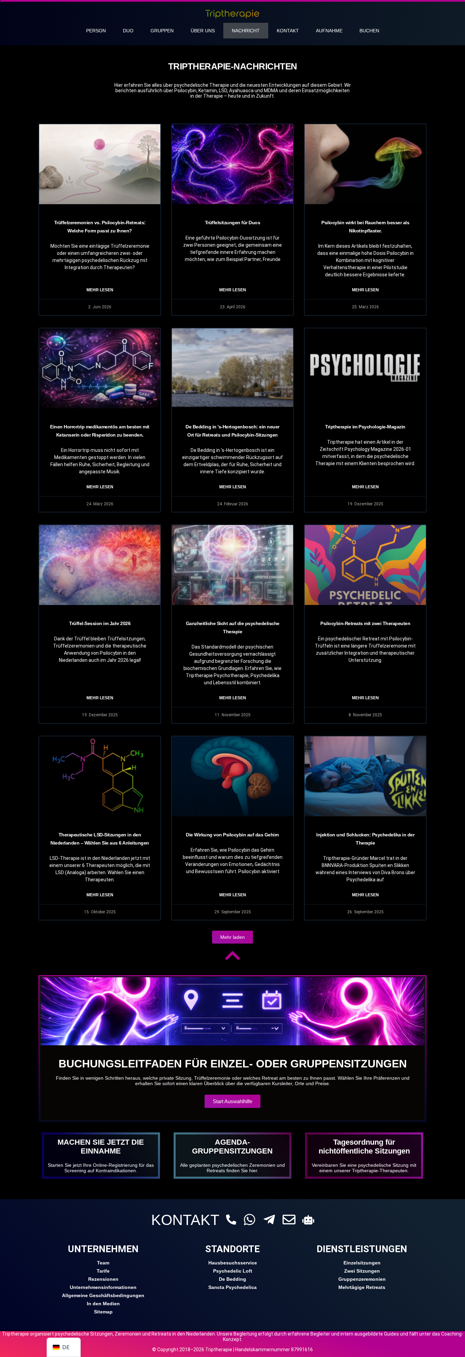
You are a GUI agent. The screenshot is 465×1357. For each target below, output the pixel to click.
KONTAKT (185, 1220)
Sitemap (103, 1311)
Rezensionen (103, 1279)
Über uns (203, 30)
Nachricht (246, 30)
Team (103, 1262)
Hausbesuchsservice (232, 1262)
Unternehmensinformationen (103, 1287)
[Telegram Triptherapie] (269, 1219)
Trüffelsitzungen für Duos (232, 222)
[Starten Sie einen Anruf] (231, 1219)
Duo (128, 30)
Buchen (369, 30)
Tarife (103, 1271)
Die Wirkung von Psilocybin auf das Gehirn (232, 834)
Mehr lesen (99, 290)
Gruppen (162, 30)
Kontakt (288, 30)
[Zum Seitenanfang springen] (232, 955)
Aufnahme (329, 30)
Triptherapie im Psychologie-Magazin (365, 426)
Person (96, 30)
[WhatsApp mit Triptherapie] (249, 1219)
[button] (232, 937)
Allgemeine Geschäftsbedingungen (103, 1295)
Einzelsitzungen (362, 1262)
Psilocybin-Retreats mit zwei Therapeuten (365, 623)
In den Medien (103, 1303)
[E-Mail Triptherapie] (289, 1219)
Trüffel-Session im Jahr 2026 (99, 623)
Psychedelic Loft (232, 1271)
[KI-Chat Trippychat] (308, 1220)
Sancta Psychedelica (232, 1287)
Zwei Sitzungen (362, 1271)
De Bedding (232, 1279)
